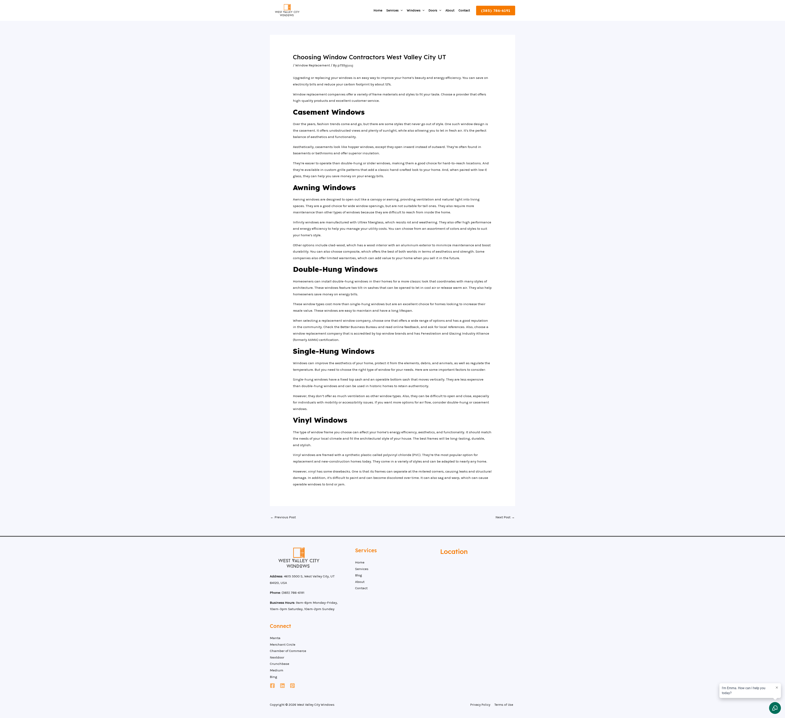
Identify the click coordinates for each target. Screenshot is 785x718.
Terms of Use (503, 705)
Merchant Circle (282, 644)
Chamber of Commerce (288, 651)
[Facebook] (272, 685)
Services (392, 10)
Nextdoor (277, 657)
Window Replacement (312, 65)
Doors (432, 10)
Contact (464, 10)
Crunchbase (279, 664)
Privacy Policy (480, 705)
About (449, 10)
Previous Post (283, 517)
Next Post (505, 517)
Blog (358, 575)
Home (377, 10)
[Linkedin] (282, 685)
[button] (401, 10)
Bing (273, 677)
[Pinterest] (292, 685)
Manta (275, 638)
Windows (414, 10)
